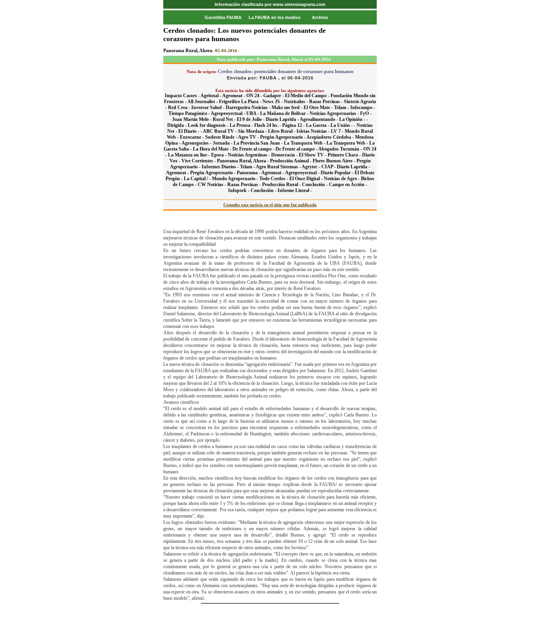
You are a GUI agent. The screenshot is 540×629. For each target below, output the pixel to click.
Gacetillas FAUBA (223, 17)
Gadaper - (274, 95)
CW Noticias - (212, 184)
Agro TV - (249, 137)
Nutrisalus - (296, 101)
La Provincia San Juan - (259, 143)
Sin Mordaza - (253, 131)
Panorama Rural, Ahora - (243, 161)
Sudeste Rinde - (221, 137)
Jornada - (223, 143)
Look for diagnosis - (209, 125)
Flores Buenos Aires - (335, 161)
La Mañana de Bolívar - (285, 113)
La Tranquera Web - (305, 143)
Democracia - (285, 155)
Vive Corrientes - (199, 161)
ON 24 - (254, 95)
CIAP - (329, 166)
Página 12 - (294, 125)
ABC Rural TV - (220, 131)
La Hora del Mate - (212, 149)
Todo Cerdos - (274, 178)
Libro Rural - (282, 131)
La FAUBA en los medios (274, 17)
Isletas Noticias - (313, 131)
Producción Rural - (282, 184)
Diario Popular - (338, 172)
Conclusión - (315, 184)
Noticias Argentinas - (249, 155)
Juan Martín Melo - (192, 119)
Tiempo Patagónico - (189, 113)
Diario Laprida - (283, 119)
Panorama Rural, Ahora (187, 50)
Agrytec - (311, 166)
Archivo (320, 17)
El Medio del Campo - (307, 95)
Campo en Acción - (348, 184)
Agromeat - (234, 95)
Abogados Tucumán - (340, 149)
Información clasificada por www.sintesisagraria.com (270, 4)
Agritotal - (211, 95)
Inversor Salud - (208, 107)
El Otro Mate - (319, 107)
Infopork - (239, 190)
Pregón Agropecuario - (283, 137)
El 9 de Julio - (251, 119)
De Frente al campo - (254, 149)
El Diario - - (190, 131)
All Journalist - (203, 101)
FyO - (366, 113)
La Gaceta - (318, 125)
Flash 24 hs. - (268, 125)
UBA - (253, 113)
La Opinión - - (353, 119)
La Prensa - (242, 125)
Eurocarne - (192, 137)
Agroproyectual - (228, 113)
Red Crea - (179, 107)
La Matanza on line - (189, 155)
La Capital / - (198, 178)
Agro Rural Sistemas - (279, 166)
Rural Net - (225, 119)
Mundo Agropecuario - (235, 178)
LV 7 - (338, 131)
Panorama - (249, 172)
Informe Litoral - (295, 190)
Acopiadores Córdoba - (330, 137)
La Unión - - (343, 125)
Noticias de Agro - (342, 178)
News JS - (273, 101)
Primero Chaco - (345, 155)
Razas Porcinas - (326, 101)
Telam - (342, 107)
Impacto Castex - (182, 95)
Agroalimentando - (319, 119)
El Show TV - (313, 155)
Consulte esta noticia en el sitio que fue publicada (270, 204)
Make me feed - (288, 107)
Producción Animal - (291, 161)
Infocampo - (362, 107)
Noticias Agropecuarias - (335, 113)
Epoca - (219, 155)
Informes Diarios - (221, 166)
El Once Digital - (306, 178)
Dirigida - (177, 125)
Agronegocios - (197, 143)
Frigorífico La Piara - (240, 101)
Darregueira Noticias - (249, 107)
